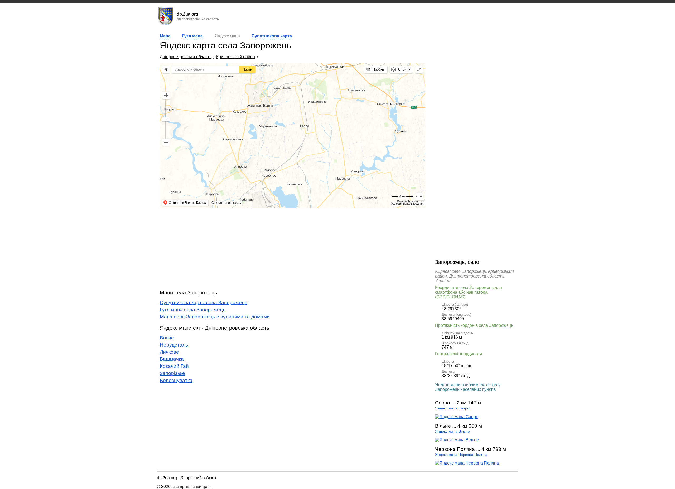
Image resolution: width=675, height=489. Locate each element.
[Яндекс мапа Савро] (456, 416)
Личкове (169, 352)
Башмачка (172, 359)
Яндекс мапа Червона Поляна (461, 455)
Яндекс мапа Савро (452, 408)
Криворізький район (235, 57)
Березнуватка (176, 380)
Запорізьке (172, 373)
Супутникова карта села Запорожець (203, 302)
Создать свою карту (226, 203)
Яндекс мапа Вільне (452, 431)
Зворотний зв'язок (198, 478)
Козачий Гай (174, 366)
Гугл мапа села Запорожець (192, 309)
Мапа (165, 36)
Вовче (167, 337)
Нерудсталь (174, 345)
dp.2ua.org (167, 478)
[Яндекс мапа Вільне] (457, 440)
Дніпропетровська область (185, 57)
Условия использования (407, 203)
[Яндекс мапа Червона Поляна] (467, 463)
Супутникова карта (272, 36)
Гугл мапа (192, 36)
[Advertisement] (292, 249)
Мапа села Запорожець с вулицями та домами (215, 316)
